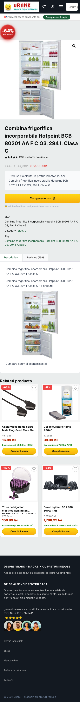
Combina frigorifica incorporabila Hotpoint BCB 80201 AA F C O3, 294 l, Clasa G (41, 242)
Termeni (8, 679)
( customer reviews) (33, 157)
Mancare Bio (11, 660)
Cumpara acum (40, 198)
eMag (7, 650)
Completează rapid (57, 17)
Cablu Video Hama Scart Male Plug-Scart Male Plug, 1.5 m (19, 430)
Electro (22, 230)
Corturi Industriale (13, 640)
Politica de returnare (15, 670)
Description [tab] (11, 257)
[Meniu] (60, 6)
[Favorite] (44, 7)
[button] (73, 45)
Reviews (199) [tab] (35, 257)
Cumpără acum (19, 451)
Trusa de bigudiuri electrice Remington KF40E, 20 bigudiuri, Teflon (19, 511)
